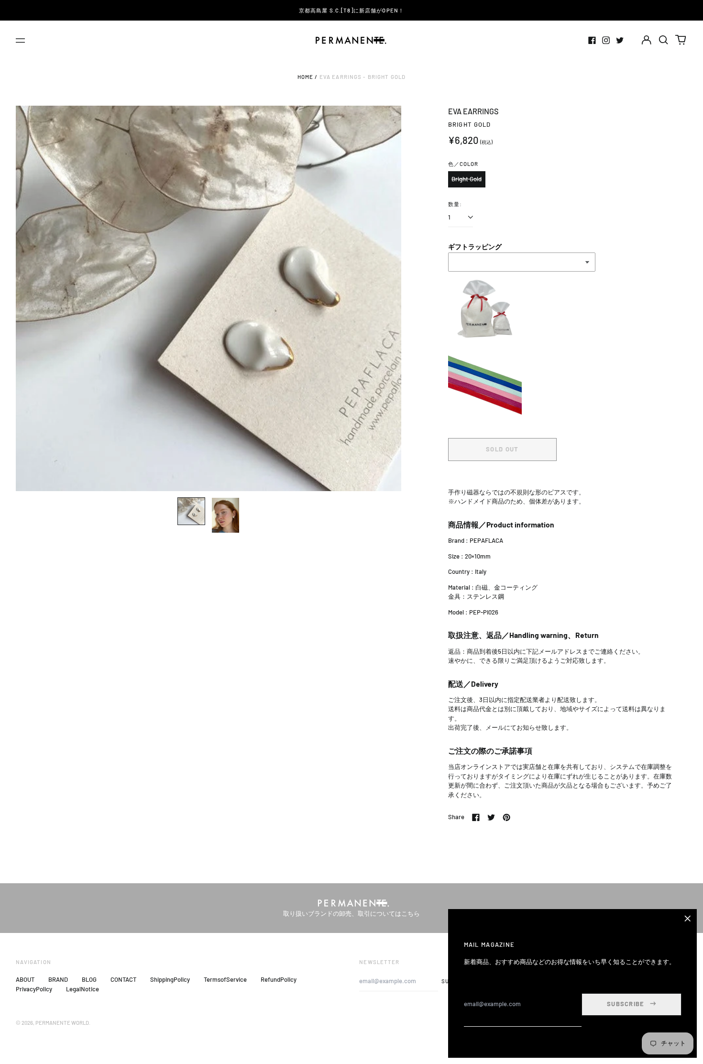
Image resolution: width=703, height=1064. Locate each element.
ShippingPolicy (170, 979)
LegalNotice (82, 989)
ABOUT (25, 979)
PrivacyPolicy (34, 989)
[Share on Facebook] (476, 817)
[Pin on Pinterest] (506, 817)
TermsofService (225, 979)
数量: (455, 204)
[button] (663, 40)
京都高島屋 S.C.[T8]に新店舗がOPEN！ (351, 10)
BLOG (89, 979)
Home (305, 77)
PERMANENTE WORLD (62, 1023)
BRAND (58, 979)
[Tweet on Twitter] (491, 817)
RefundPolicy (279, 979)
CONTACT (123, 979)
